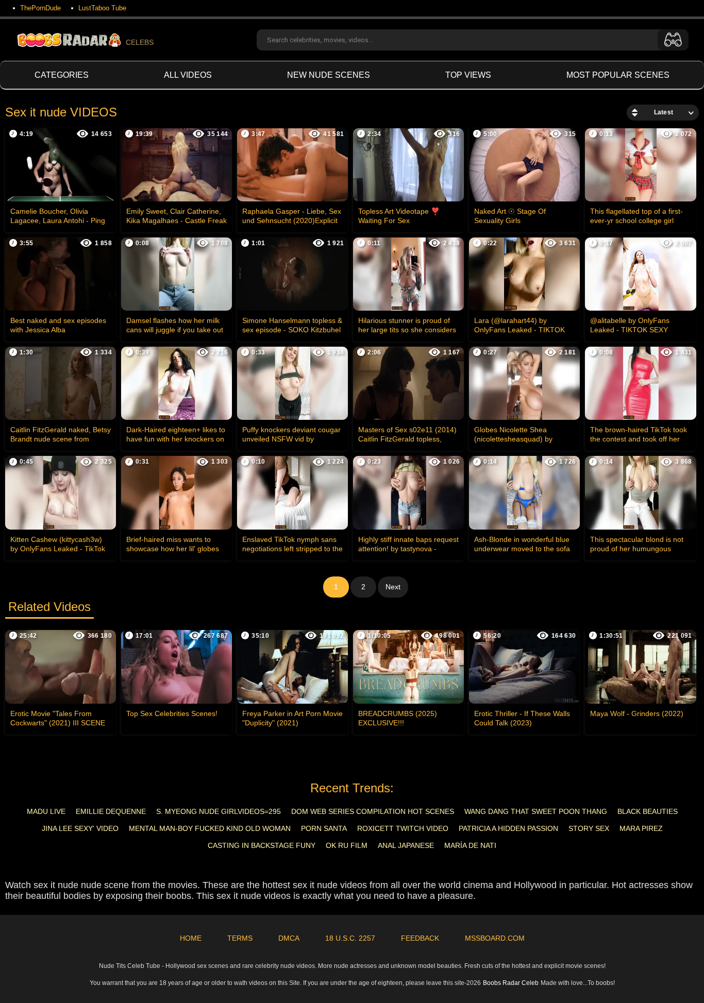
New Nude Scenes (328, 75)
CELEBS (140, 42)
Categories (62, 75)
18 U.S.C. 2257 (350, 938)
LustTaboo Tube (102, 8)
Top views (468, 75)
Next (392, 587)
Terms (240, 938)
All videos (188, 75)
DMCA (288, 938)
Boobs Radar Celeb (511, 983)
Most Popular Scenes (617, 75)
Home (191, 938)
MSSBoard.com (495, 938)
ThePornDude (40, 8)
